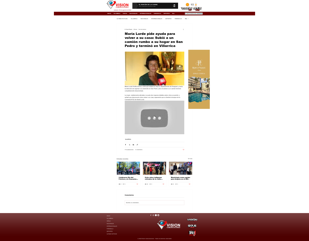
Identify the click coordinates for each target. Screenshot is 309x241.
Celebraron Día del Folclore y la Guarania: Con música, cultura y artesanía (128, 178)
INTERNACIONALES (156, 18)
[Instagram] (153, 215)
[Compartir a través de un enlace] (137, 144)
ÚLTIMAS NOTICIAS (122, 18)
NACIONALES (144, 18)
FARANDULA (178, 18)
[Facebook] (151, 215)
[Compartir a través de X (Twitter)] (129, 144)
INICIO (108, 216)
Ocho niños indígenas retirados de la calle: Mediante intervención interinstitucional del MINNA (154, 178)
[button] (155, 6)
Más (186, 18)
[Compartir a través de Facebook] (125, 144)
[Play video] (154, 117)
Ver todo (190, 158)
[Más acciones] (183, 29)
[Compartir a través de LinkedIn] (133, 144)
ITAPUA (108, 221)
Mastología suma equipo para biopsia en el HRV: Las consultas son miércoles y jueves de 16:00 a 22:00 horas (180, 178)
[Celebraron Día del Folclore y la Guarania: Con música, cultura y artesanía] (128, 168)
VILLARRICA (134, 18)
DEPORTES (168, 18)
